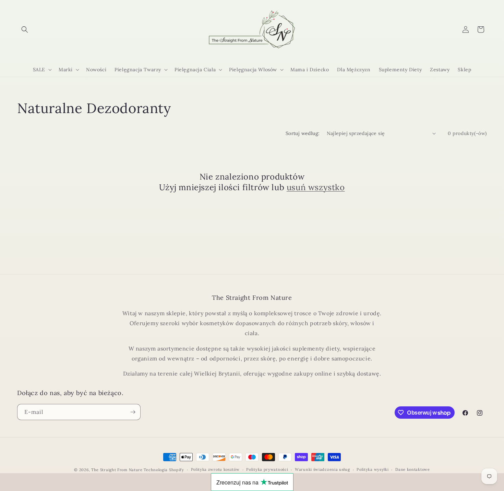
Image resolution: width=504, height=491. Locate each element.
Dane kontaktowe (412, 469)
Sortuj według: (303, 133)
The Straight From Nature (117, 469)
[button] (24, 29)
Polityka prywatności (267, 469)
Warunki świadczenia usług (322, 469)
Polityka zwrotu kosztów (215, 469)
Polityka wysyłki (372, 469)
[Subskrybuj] (132, 412)
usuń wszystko (316, 187)
